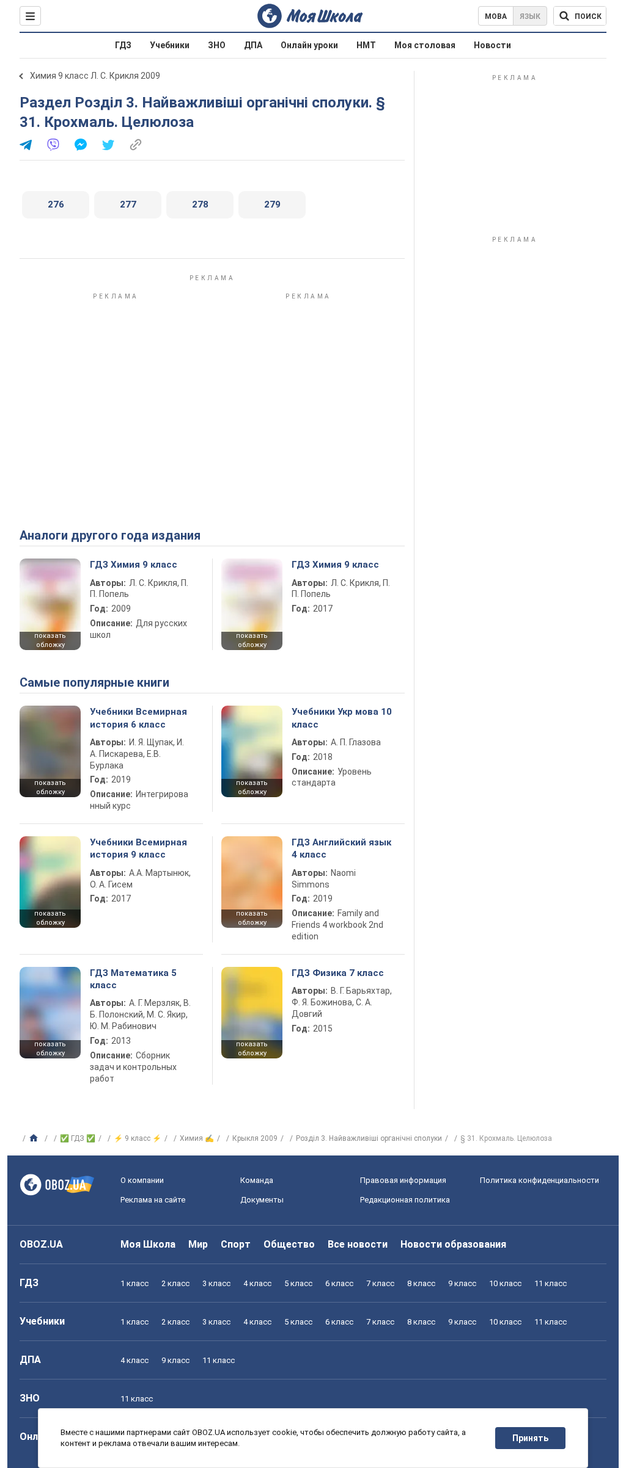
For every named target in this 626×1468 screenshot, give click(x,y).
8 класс (421, 1283)
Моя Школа (147, 1244)
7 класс (380, 1283)
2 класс (175, 1283)
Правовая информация (403, 1180)
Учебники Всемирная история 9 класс (138, 848)
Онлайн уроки (309, 45)
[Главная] (35, 1138)
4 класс (257, 1283)
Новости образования (453, 1244)
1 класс (134, 1283)
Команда (256, 1180)
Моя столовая (424, 45)
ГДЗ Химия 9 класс (133, 564)
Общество (289, 1244)
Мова (496, 16)
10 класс (505, 1283)
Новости (492, 45)
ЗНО (217, 45)
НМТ (366, 45)
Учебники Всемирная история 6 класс (138, 717)
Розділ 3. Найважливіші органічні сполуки (369, 1138)
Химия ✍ (197, 1138)
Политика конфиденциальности (539, 1180)
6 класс (339, 1283)
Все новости (358, 1244)
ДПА (253, 45)
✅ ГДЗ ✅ (77, 1138)
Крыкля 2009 (255, 1138)
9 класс (462, 1283)
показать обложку (50, 640)
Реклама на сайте (152, 1199)
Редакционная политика (405, 1199)
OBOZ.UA (41, 1244)
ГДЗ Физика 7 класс (338, 972)
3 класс (216, 1283)
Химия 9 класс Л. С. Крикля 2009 (95, 76)
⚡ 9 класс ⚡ (137, 1138)
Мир (198, 1244)
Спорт (236, 1244)
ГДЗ (123, 45)
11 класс (550, 1283)
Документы (262, 1199)
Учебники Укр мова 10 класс (342, 717)
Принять (530, 1438)
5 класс (298, 1283)
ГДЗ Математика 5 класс (133, 979)
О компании (142, 1180)
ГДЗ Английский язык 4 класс (341, 848)
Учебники (170, 45)
